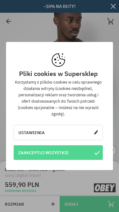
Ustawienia (31, 132)
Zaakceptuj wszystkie (43, 152)
